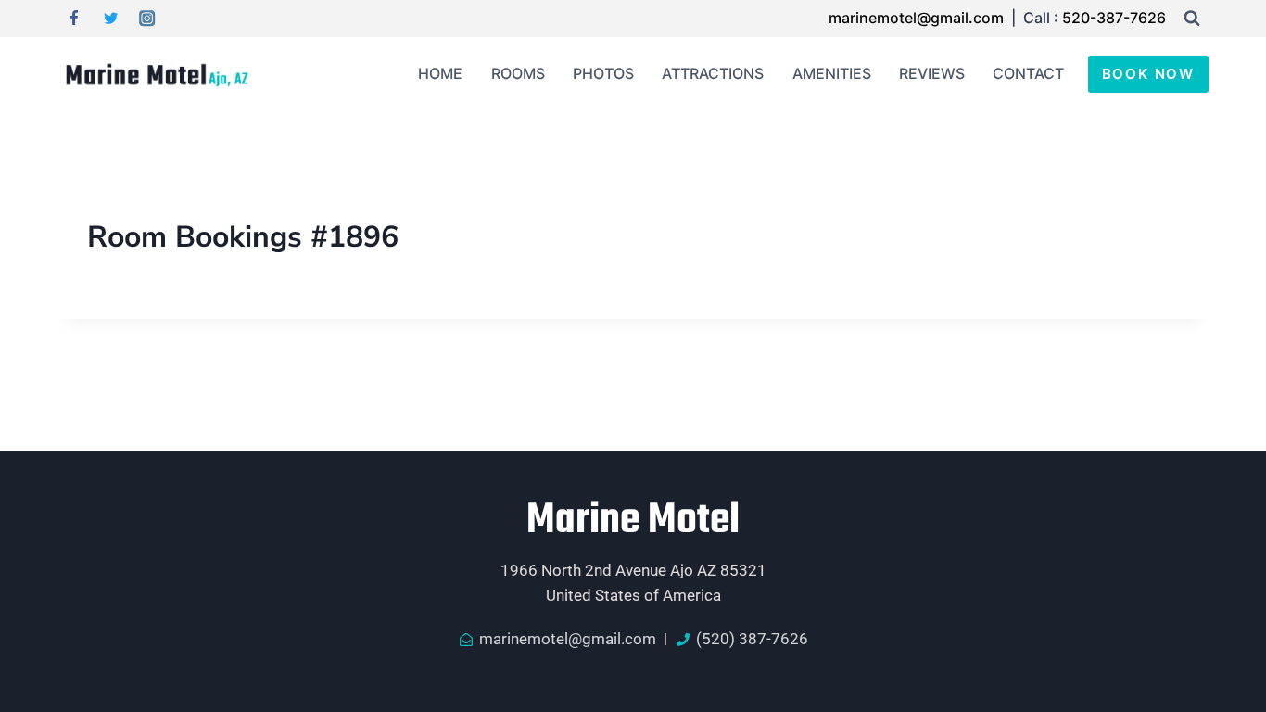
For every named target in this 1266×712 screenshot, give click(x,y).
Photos (603, 73)
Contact (1028, 73)
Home (440, 73)
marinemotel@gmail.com (918, 17)
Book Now (1148, 74)
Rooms (518, 73)
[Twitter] (111, 19)
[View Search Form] (1192, 18)
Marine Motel (633, 521)
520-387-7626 (1114, 17)
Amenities (831, 73)
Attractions (713, 73)
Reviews (932, 73)
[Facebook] (73, 19)
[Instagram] (148, 19)
